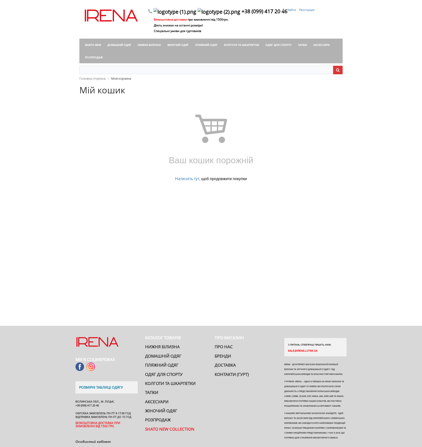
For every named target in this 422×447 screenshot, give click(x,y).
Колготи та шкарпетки (170, 383)
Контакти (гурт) (232, 374)
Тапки (151, 392)
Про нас (224, 346)
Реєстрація (307, 10)
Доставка (225, 365)
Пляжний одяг (162, 365)
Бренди (223, 356)
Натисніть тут (187, 178)
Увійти (292, 10)
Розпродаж (158, 420)
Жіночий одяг (161, 411)
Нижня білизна (162, 346)
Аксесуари (157, 401)
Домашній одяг (163, 356)
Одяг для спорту (164, 374)
